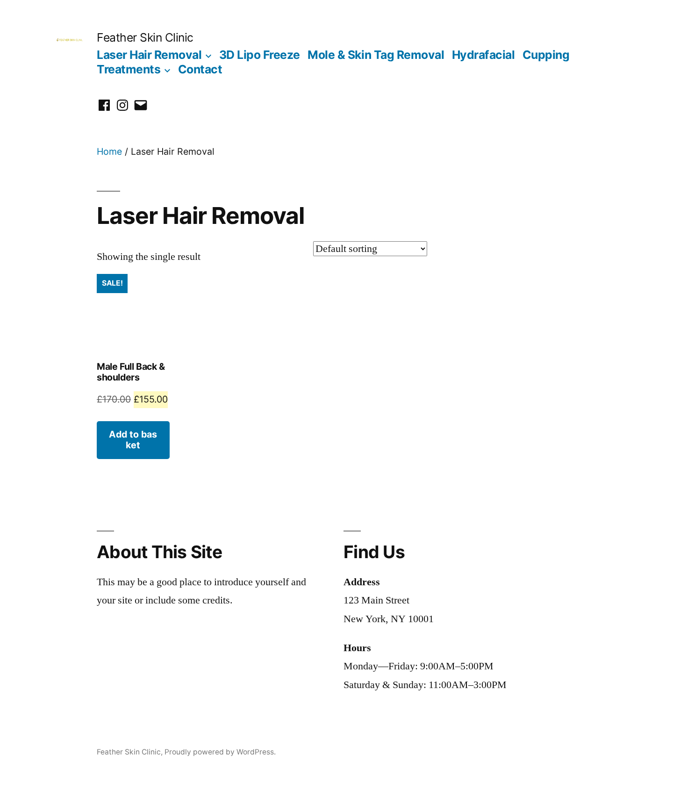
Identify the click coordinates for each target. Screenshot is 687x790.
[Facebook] (104, 105)
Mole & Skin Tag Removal (376, 55)
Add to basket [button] (133, 440)
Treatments (128, 69)
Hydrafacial (483, 55)
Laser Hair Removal (149, 55)
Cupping (546, 55)
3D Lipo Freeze (259, 55)
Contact (200, 69)
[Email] (140, 105)
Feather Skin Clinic (145, 37)
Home (109, 151)
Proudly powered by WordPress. (220, 751)
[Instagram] (122, 105)
